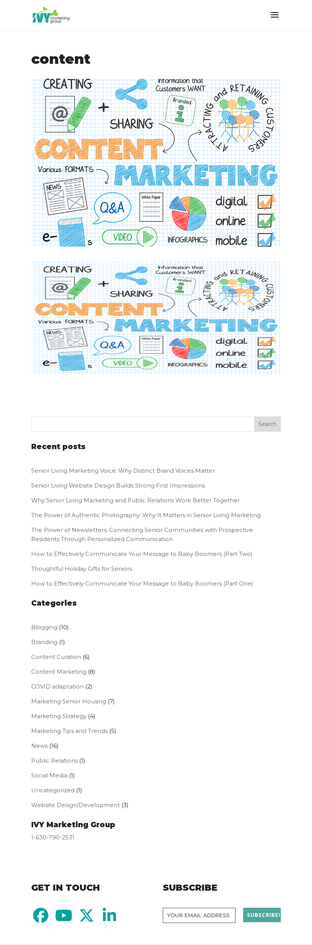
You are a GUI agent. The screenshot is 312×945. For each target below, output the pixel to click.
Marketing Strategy (58, 716)
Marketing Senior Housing (68, 701)
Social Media (49, 775)
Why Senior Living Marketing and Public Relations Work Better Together (135, 500)
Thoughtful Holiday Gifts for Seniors (81, 568)
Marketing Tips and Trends (69, 730)
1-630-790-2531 (53, 837)
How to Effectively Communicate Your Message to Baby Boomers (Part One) (142, 583)
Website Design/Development (75, 805)
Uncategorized (53, 790)
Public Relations (54, 760)
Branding (44, 642)
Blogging (44, 627)
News (39, 745)
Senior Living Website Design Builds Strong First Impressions (118, 485)
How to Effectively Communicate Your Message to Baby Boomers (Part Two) (142, 553)
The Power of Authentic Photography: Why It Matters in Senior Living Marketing (146, 515)
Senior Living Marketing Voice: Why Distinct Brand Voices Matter (123, 470)
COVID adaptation (57, 686)
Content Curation (56, 656)
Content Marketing (58, 671)
